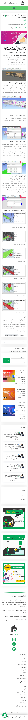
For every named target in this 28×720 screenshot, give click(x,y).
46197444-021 (19, 620)
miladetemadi (11, 24)
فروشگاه (24, 662)
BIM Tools (23, 676)
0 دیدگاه (12, 28)
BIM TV (24, 673)
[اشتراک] (4, 16)
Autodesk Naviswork (20, 55)
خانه (25, 659)
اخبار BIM (21, 28)
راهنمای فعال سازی (21, 678)
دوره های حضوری (21, 664)
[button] (14, 8)
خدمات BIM (23, 667)
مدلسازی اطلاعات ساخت (11, 335)
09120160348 (22, 622)
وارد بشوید (12, 351)
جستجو (23, 357)
